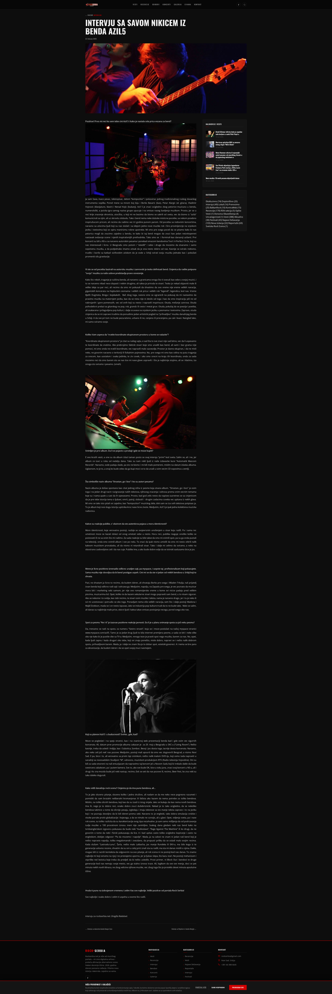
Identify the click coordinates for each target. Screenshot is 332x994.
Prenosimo (234, 204)
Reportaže (233, 223)
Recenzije (145, 4)
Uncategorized (213, 216)
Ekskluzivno (211, 201)
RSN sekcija (226, 210)
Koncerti (167, 4)
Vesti (135, 4)
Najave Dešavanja (231, 220)
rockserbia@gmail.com (231, 956)
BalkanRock (215, 207)
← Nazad (89, 15)
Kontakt (198, 4)
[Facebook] (238, 4)
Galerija (178, 4)
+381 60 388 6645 (228, 965)
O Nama (188, 4)
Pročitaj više (200, 987)
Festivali (214, 220)
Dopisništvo (227, 201)
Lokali (221, 204)
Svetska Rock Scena (215, 226)
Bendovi (156, 4)
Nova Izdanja (217, 223)
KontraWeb (231, 207)
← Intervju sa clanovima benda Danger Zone (98, 929)
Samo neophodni (218, 987)
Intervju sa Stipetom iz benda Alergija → (184, 929)
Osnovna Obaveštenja (225, 213)
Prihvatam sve (238, 987)
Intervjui (210, 204)
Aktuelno (238, 216)
